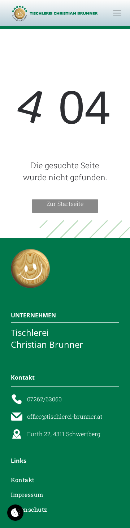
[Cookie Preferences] (15, 512)
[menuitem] (65, 479)
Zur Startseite (65, 203)
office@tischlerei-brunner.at (65, 416)
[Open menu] (117, 13)
